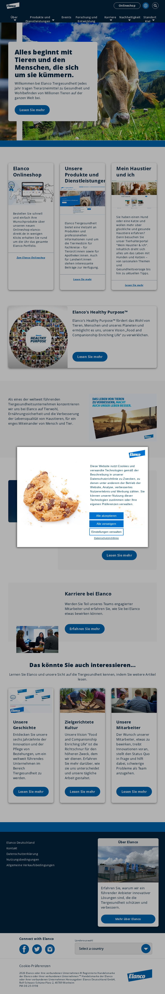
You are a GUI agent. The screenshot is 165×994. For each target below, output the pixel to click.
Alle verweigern (106, 523)
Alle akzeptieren (106, 515)
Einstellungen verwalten (106, 531)
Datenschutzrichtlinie (106, 538)
